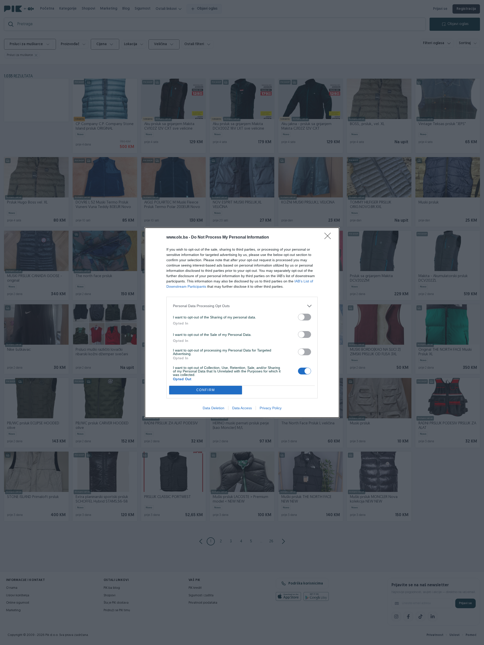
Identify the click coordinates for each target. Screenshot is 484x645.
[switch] (304, 317)
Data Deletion (213, 408)
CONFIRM (205, 390)
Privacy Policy (271, 408)
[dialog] (242, 323)
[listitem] (242, 306)
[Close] (329, 237)
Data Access (242, 408)
